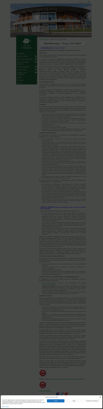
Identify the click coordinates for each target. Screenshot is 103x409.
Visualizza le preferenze (92, 401)
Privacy (3, 406)
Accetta (56, 401)
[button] (100, 397)
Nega (74, 401)
